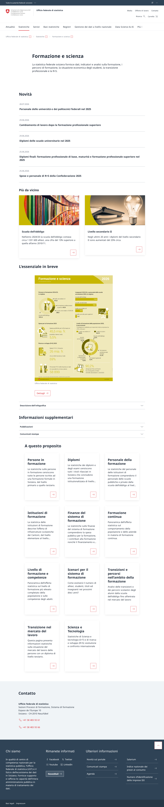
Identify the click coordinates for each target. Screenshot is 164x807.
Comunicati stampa (97, 766)
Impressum (20, 803)
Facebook (54, 759)
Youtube (53, 764)
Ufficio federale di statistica (49, 10)
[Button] (53, 494)
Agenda (91, 773)
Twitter (68, 759)
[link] (82, 108)
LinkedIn (68, 764)
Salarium (131, 759)
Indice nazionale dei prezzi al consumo (137, 768)
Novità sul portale (96, 759)
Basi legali (10, 803)
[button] (10, 27)
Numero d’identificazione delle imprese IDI (140, 779)
